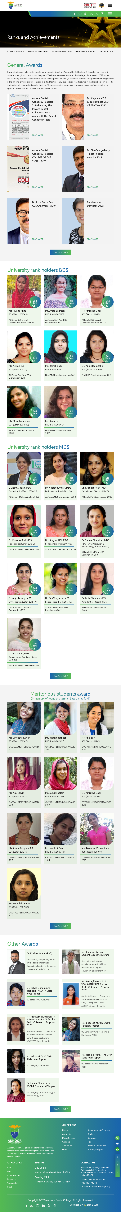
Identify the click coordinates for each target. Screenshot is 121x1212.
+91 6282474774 (89, 1183)
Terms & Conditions (97, 1145)
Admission (67, 1145)
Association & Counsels (99, 1130)
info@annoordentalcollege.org (95, 1186)
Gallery (91, 1134)
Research (11, 1179)
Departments (68, 1138)
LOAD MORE (60, 252)
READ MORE (37, 135)
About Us (66, 1134)
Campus (66, 1141)
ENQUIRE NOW (117, 1165)
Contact (91, 1138)
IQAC (9, 1167)
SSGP (10, 1187)
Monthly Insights (95, 1149)
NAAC (65, 1149)
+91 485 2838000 (96, 1179)
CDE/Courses (13, 1175)
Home (65, 1130)
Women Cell (12, 1183)
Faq (89, 1141)
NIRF (9, 1171)
